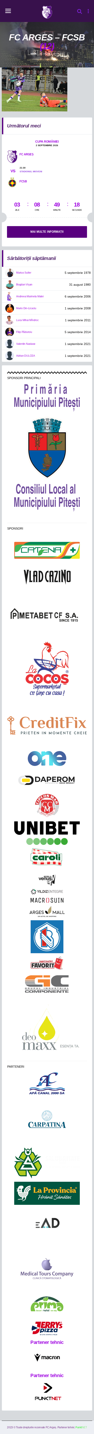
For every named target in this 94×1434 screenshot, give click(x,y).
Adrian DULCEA (25, 355)
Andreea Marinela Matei (30, 296)
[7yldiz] (47, 892)
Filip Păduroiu (24, 332)
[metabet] (47, 615)
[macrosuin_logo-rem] (47, 900)
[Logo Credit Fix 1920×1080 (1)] (47, 725)
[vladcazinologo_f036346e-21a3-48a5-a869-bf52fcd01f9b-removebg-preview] (47, 577)
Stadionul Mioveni (31, 171)
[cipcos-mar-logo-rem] (47, 806)
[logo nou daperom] (47, 780)
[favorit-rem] (47, 963)
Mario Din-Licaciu (26, 308)
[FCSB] (12, 181)
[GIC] (47, 984)
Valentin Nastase (25, 343)
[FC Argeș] (12, 156)
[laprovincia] (47, 1193)
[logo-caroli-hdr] (47, 859)
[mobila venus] (47, 880)
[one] (47, 758)
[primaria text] (47, 397)
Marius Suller (23, 272)
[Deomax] (47, 1029)
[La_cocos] (47, 668)
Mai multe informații (47, 231)
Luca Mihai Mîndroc (27, 320)
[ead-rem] (47, 1224)
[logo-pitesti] (47, 448)
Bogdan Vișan (24, 284)
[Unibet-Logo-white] (47, 833)
